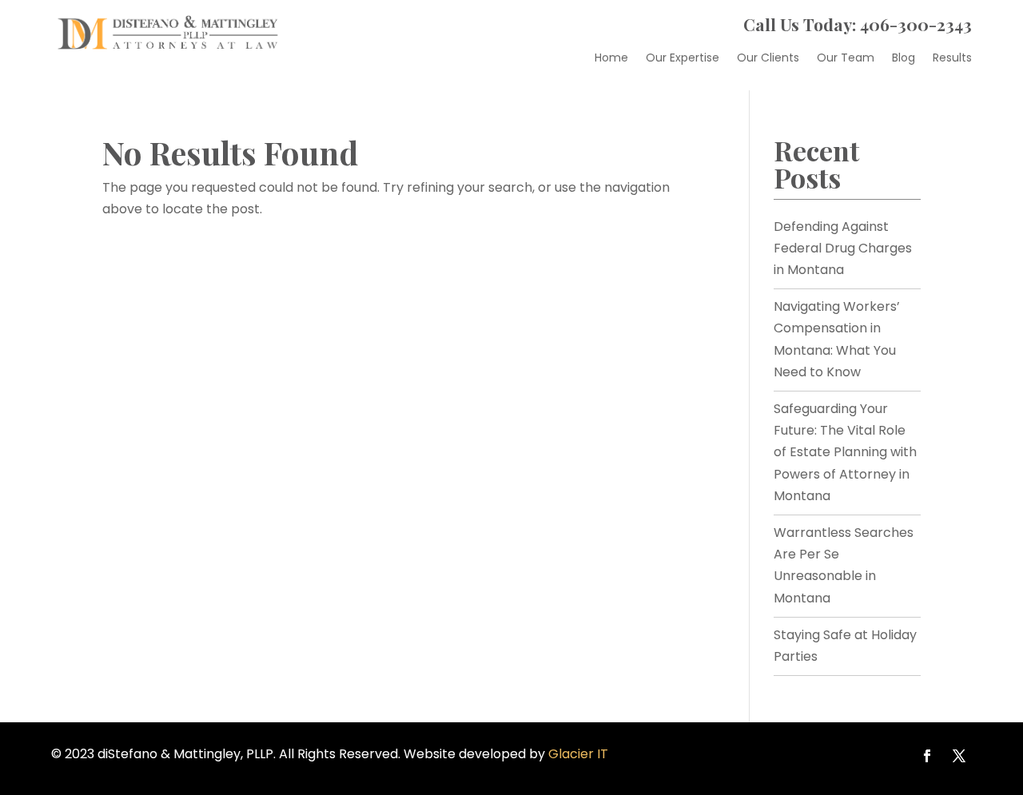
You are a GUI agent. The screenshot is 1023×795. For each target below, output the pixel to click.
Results (952, 59)
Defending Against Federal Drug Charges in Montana (843, 248)
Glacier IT (578, 754)
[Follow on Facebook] (927, 756)
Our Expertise (682, 59)
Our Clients (768, 59)
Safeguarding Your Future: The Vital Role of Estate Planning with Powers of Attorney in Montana (845, 452)
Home (611, 59)
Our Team (845, 59)
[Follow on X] (959, 756)
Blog (903, 59)
